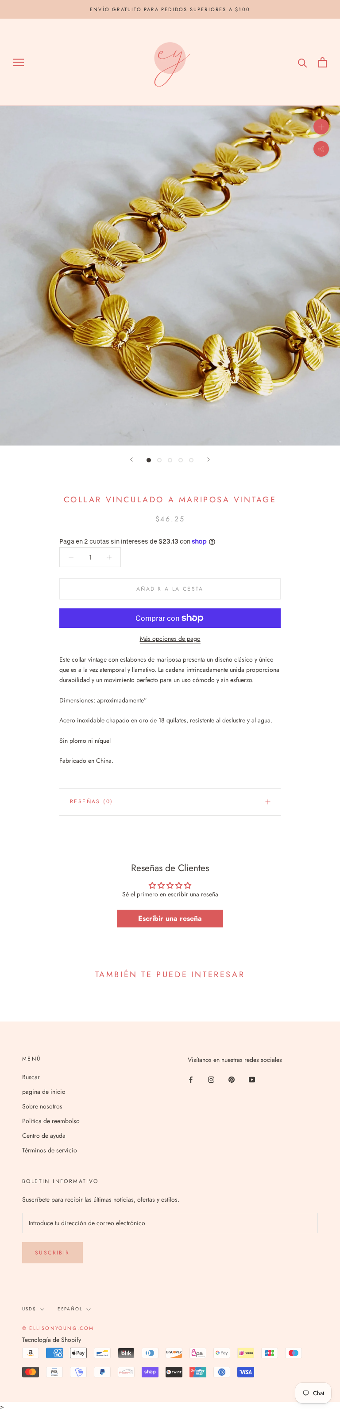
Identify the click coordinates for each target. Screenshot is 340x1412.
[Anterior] (131, 459)
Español (70, 1309)
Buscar (31, 1077)
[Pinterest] (231, 1079)
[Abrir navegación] (18, 62)
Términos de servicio (49, 1150)
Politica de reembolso (51, 1120)
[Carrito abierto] (322, 62)
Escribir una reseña (170, 918)
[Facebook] (191, 1079)
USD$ (29, 1309)
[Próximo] (208, 459)
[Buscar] (302, 62)
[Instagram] (211, 1079)
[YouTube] (252, 1079)
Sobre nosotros (42, 1106)
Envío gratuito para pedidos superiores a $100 (170, 9)
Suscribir (52, 1253)
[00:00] (170, 276)
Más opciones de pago (170, 638)
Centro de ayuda (44, 1135)
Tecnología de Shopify (51, 1339)
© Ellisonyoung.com (58, 1328)
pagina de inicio (44, 1091)
